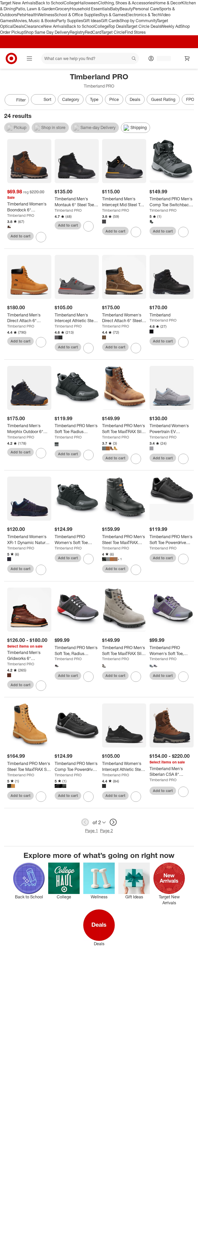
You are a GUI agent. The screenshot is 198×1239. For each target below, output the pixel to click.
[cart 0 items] (187, 58)
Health (31, 14)
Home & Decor (168, 2)
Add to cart (20, 236)
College (71, 2)
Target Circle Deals (143, 26)
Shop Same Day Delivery (47, 32)
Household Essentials (90, 8)
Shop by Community (138, 20)
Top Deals (117, 26)
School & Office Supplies (77, 14)
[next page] (113, 822)
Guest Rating (163, 99)
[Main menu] (29, 58)
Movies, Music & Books (34, 20)
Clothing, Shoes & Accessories (126, 2)
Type (94, 99)
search (134, 59)
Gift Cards (110, 20)
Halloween (88, 2)
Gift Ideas (92, 20)
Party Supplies (69, 20)
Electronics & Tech (143, 14)
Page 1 (91, 830)
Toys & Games (113, 14)
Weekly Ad (170, 26)
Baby (115, 8)
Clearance (33, 26)
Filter (21, 99)
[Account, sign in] (161, 58)
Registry (77, 32)
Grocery (62, 8)
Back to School (50, 2)
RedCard (93, 32)
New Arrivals (55, 26)
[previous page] (85, 822)
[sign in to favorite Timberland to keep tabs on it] (183, 342)
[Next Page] (189, 100)
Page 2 (106, 830)
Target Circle (113, 32)
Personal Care (146, 8)
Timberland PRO (20, 215)
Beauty (126, 8)
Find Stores (135, 32)
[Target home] (11, 58)
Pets (21, 14)
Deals (18, 26)
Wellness (46, 14)
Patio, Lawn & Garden (35, 8)
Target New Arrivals (18, 2)
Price (114, 99)
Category (70, 99)
